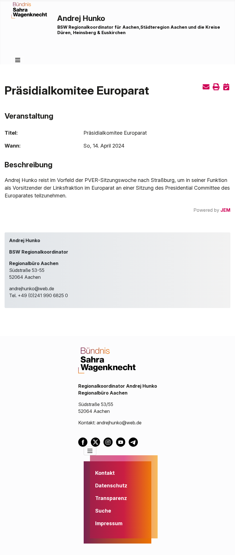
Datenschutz (111, 486)
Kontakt (105, 473)
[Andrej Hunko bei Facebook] (84, 441)
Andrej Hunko (81, 18)
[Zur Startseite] (29, 10)
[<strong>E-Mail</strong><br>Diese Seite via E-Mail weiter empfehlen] (206, 87)
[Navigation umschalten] (17, 60)
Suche (103, 511)
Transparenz (111, 498)
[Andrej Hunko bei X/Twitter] (97, 441)
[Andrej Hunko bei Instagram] (109, 441)
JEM (225, 210)
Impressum (108, 523)
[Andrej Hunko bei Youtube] (122, 441)
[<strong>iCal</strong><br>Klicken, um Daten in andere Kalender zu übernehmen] (226, 87)
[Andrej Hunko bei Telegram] (134, 441)
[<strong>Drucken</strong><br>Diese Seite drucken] (216, 87)
